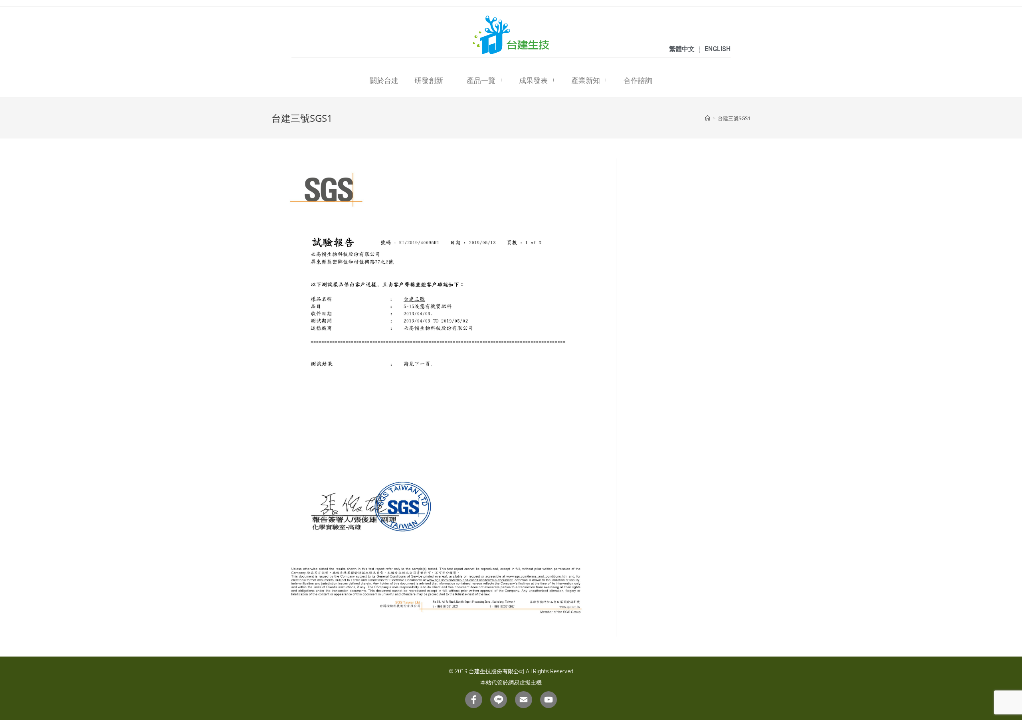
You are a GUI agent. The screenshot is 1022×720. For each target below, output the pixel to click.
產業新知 (585, 80)
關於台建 (384, 80)
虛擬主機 (530, 682)
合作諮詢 (638, 80)
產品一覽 (481, 80)
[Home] (707, 118)
